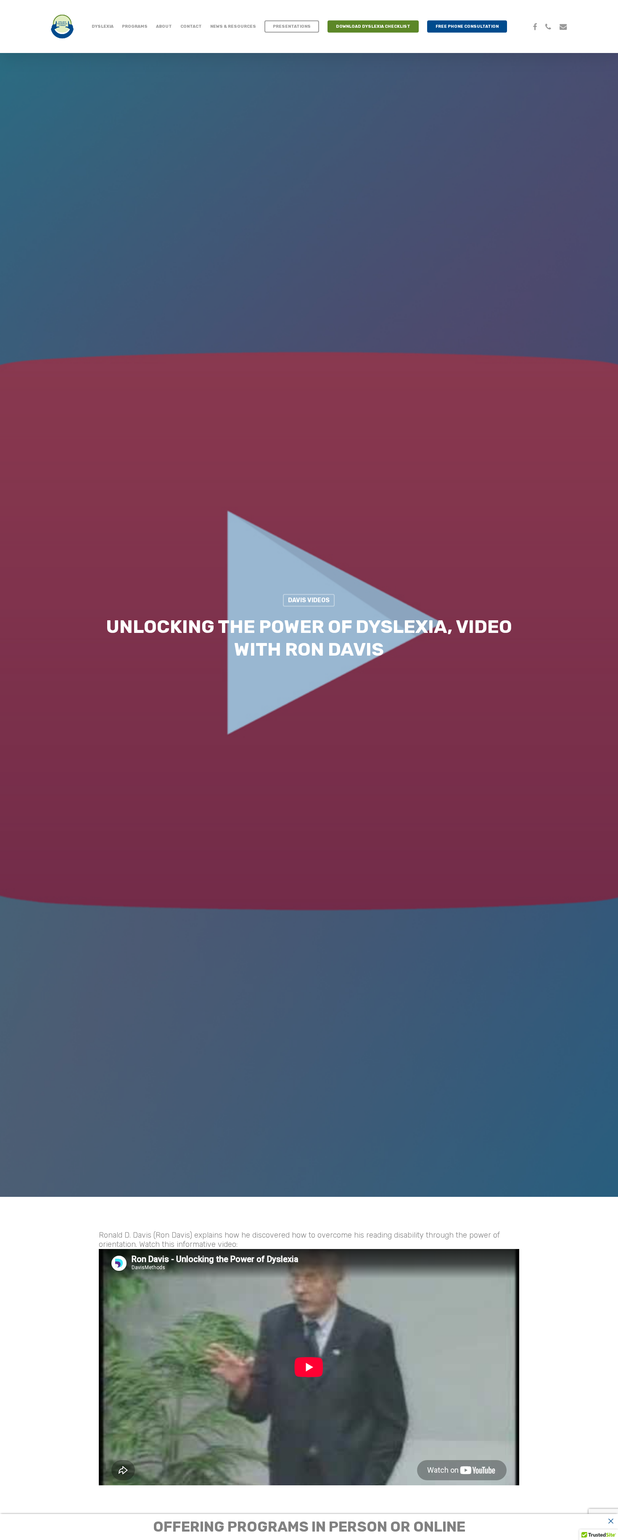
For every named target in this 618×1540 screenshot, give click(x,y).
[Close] (611, 1521)
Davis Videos (309, 600)
